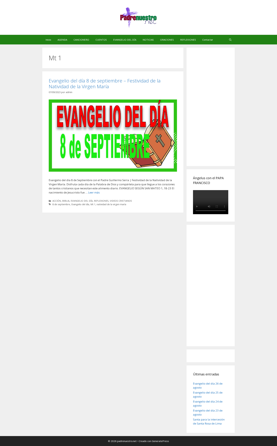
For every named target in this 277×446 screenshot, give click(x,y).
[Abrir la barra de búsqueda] (230, 39)
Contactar (207, 39)
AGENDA (62, 39)
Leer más (94, 192)
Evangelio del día (80, 204)
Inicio (48, 39)
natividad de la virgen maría (111, 204)
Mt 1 (92, 204)
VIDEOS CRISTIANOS (121, 200)
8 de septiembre (61, 204)
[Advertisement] (217, 110)
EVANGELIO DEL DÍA (124, 39)
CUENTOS (101, 39)
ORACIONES (167, 39)
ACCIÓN (56, 200)
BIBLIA (65, 200)
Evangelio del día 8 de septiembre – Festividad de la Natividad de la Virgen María (104, 83)
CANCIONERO (81, 39)
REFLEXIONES (188, 39)
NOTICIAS (148, 39)
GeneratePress (160, 441)
